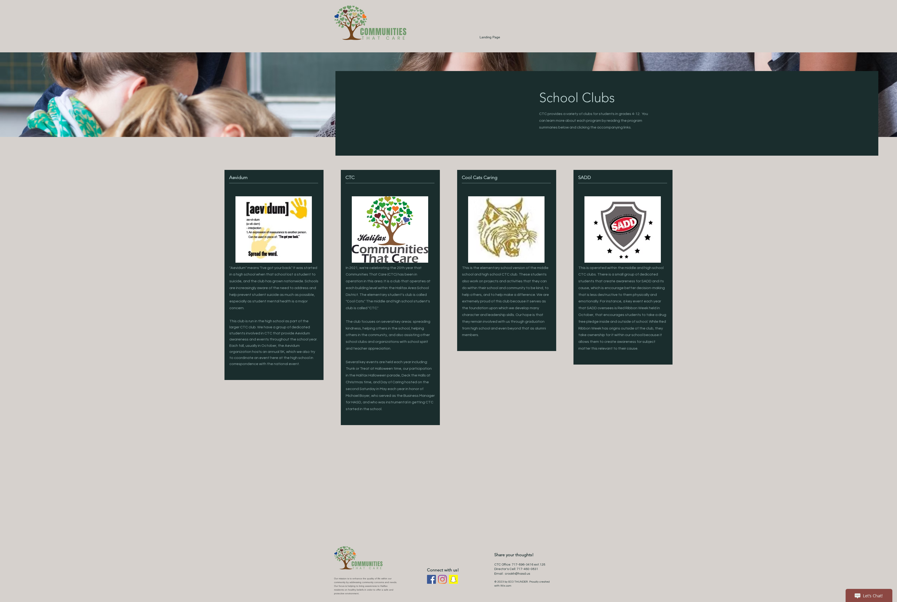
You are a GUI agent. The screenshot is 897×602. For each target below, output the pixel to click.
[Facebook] (431, 579)
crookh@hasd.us (517, 573)
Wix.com (505, 585)
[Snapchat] (453, 579)
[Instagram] (442, 579)
